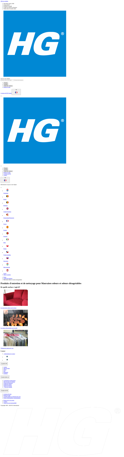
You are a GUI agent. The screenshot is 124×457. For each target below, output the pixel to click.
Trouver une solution (5, 78)
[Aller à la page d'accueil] (62, 44)
